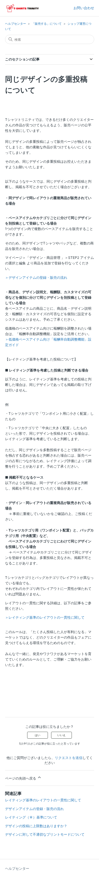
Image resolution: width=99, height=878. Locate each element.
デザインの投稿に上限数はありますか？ (36, 826)
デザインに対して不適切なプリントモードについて (44, 834)
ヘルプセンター (15, 23)
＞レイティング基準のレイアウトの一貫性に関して (44, 617)
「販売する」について (47, 23)
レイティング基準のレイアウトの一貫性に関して (43, 800)
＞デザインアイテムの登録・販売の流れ (36, 277)
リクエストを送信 (68, 758)
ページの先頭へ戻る (21, 778)
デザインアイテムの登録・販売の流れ (34, 809)
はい (37, 735)
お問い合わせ (83, 8)
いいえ (61, 735)
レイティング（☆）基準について (31, 817)
